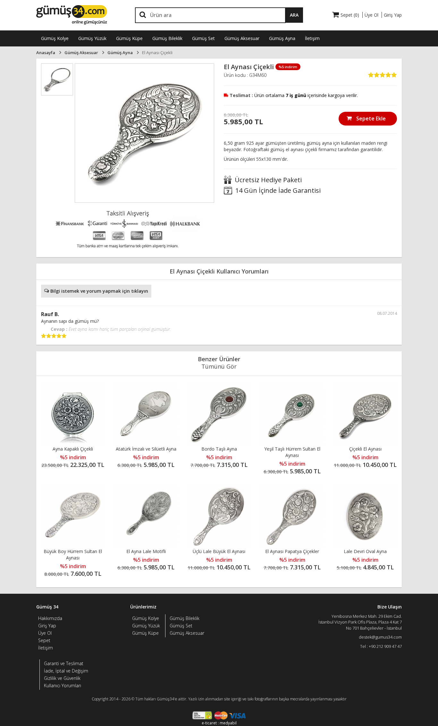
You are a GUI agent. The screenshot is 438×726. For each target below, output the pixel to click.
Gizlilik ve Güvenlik (62, 678)
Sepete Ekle (370, 118)
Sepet (44, 640)
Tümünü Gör (219, 366)
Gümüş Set (203, 38)
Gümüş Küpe (129, 38)
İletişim (312, 38)
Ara (294, 15)
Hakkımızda (50, 618)
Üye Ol (45, 633)
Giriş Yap (47, 626)
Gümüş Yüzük (92, 38)
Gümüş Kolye (55, 38)
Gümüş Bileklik (167, 38)
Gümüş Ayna (282, 38)
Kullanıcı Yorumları (62, 685)
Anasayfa (45, 52)
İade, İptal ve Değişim (66, 671)
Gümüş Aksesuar (241, 38)
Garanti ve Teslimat (63, 663)
